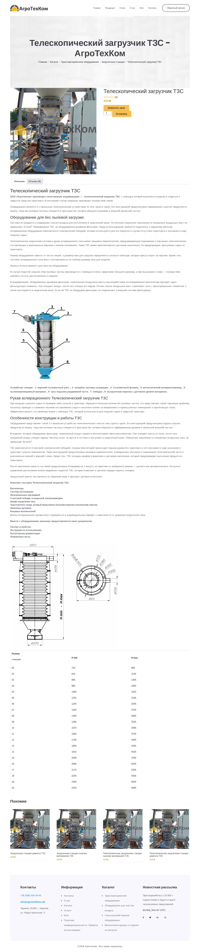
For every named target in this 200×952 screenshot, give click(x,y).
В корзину (121, 114)
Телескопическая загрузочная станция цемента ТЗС (169, 855)
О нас (132, 8)
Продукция (110, 8)
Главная (97, 8)
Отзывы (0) (35, 181)
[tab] (19, 181)
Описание (19, 181)
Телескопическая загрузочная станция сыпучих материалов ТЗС (122, 855)
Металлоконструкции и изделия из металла (122, 927)
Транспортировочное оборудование (80, 62)
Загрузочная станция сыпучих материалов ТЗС (72, 855)
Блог (142, 8)
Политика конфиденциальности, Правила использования (81, 925)
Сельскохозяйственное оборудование (117, 918)
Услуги (122, 8)
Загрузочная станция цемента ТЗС (28, 853)
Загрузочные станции (113, 62)
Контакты (152, 8)
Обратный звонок (176, 8)
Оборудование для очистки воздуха (119, 908)
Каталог (54, 62)
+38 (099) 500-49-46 (30, 895)
